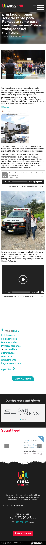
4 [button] (21, 454)
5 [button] (25, 454)
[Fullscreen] (42, 292)
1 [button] (11, 454)
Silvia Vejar (25, 36)
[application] (23, 182)
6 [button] (28, 454)
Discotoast (37, 543)
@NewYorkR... (36, 447)
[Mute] (35, 182)
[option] (23, 446)
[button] (40, 6)
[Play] (6, 182)
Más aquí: (5, 107)
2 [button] (15, 454)
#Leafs (26, 440)
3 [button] (18, 454)
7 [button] (31, 454)
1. (21, 186)
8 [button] (35, 454)
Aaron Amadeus (30, 451)
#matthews (28, 445)
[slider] (39, 182)
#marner (36, 445)
